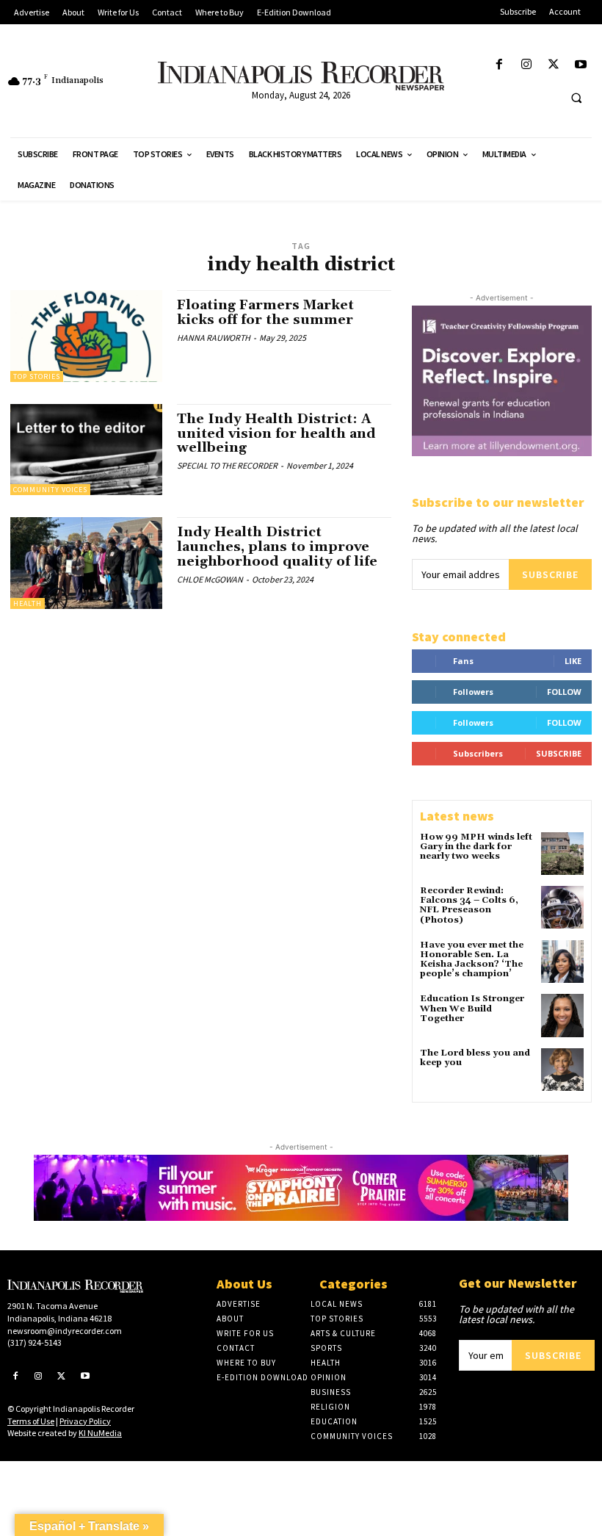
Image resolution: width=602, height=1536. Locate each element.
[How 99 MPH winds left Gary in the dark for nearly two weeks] (562, 853)
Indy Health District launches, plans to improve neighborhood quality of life (277, 547)
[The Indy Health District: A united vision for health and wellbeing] (86, 449)
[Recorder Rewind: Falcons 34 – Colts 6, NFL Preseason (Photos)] (562, 907)
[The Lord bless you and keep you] (562, 1069)
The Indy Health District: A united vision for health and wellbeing (276, 434)
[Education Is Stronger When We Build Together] (562, 1015)
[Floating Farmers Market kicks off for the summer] (86, 335)
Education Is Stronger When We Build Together (472, 1008)
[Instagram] (526, 65)
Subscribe (550, 574)
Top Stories (36, 376)
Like (573, 660)
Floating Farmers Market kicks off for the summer (267, 312)
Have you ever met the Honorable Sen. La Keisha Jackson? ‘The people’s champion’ (471, 960)
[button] (576, 97)
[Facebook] (499, 65)
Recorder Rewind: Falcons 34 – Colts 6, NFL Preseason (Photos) (469, 905)
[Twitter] (554, 65)
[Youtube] (581, 65)
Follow (564, 691)
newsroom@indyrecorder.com (64, 1330)
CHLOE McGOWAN (210, 579)
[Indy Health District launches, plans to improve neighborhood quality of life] (86, 562)
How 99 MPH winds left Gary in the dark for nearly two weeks (476, 847)
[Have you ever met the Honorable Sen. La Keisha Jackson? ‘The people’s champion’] (562, 961)
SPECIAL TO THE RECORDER (227, 465)
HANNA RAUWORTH (213, 337)
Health (27, 603)
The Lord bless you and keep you (475, 1058)
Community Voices (50, 489)
